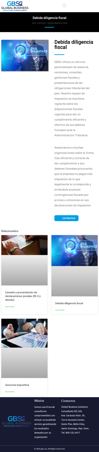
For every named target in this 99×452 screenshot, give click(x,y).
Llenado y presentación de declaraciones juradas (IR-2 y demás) (23, 296)
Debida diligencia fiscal (69, 303)
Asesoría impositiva (17, 385)
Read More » (10, 307)
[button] (66, 218)
